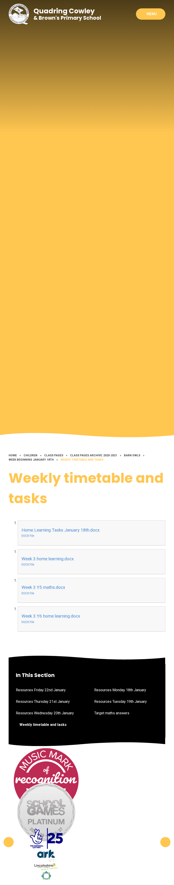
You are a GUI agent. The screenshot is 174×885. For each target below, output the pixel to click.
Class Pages (53, 455)
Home (13, 455)
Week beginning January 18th (31, 459)
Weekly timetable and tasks (81, 459)
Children (30, 455)
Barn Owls (132, 455)
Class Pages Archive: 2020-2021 (93, 455)
